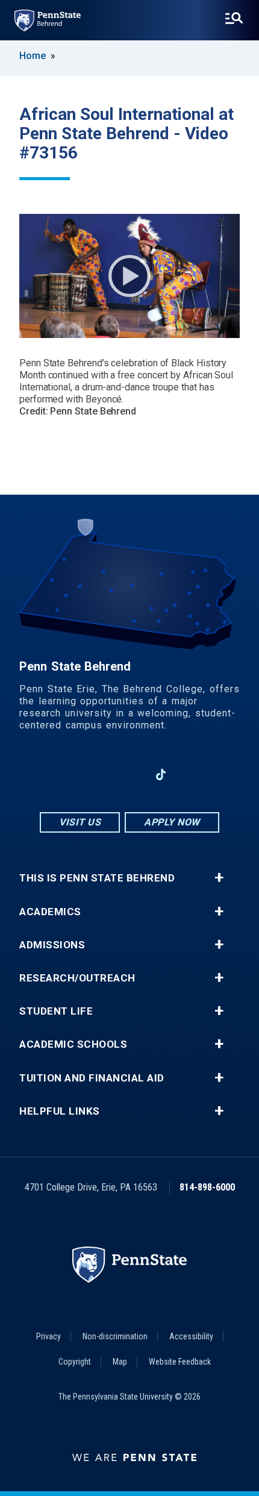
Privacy (48, 1336)
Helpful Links (59, 1111)
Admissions (52, 945)
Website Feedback (180, 1361)
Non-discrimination (115, 1336)
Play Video (129, 276)
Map (120, 1361)
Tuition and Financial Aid (91, 1078)
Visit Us (80, 822)
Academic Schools (73, 1044)
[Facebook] (66, 774)
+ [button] (218, 877)
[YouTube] (192, 774)
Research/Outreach (77, 978)
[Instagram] (98, 774)
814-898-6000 (207, 1187)
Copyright (74, 1361)
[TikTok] (161, 775)
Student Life (56, 1011)
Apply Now (172, 822)
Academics (50, 912)
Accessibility (191, 1336)
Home (32, 55)
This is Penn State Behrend (97, 878)
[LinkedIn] (129, 774)
